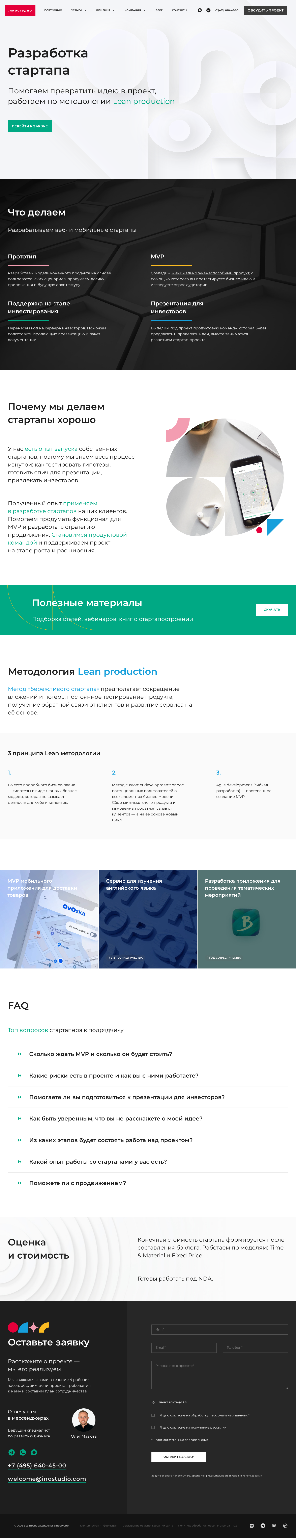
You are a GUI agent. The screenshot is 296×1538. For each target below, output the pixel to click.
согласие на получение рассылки (198, 1427)
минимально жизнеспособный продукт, (211, 273)
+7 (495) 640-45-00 (226, 10)
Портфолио (53, 10)
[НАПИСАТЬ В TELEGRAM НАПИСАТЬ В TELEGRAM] (208, 10)
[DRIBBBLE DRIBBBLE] (285, 1526)
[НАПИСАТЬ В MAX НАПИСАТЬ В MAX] (199, 10)
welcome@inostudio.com (47, 1478)
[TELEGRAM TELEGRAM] (263, 1526)
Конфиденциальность (215, 1475)
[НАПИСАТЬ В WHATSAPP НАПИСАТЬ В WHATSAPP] (23, 1452)
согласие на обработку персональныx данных (208, 1415)
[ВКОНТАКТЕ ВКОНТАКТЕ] (252, 1526)
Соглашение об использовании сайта (148, 1525)
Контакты (179, 10)
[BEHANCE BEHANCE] (274, 1526)
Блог (159, 10)
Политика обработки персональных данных (207, 1525)
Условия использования (246, 1475)
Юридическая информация (98, 1525)
